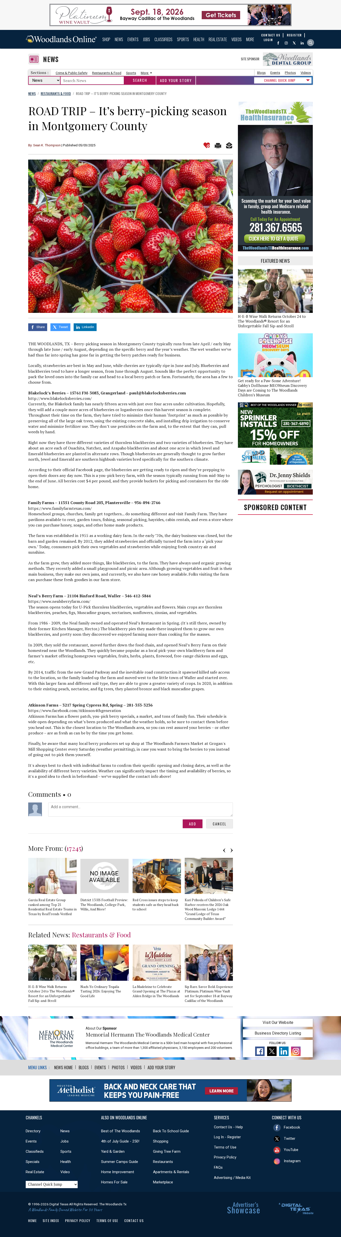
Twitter (289, 1138)
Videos (236, 39)
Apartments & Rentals (171, 1172)
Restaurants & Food (106, 73)
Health (198, 39)
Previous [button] (224, 850)
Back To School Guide (171, 1131)
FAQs (218, 1167)
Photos (290, 73)
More (250, 39)
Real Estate (218, 39)
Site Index (51, 1220)
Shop (106, 39)
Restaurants (163, 1161)
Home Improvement (117, 1172)
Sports (183, 39)
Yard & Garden (113, 1151)
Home (32, 1220)
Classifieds (163, 39)
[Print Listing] (218, 145)
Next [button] (231, 850)
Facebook (292, 1127)
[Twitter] (294, 43)
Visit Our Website (278, 1022)
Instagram (292, 1161)
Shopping (160, 1141)
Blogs (261, 73)
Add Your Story (176, 80)
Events (133, 39)
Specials (32, 1161)
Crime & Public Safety (71, 73)
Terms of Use (225, 1147)
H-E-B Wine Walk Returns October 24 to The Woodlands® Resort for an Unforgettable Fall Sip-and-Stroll (272, 321)
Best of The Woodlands (120, 1131)
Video (65, 1172)
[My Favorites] (206, 145)
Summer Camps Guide (119, 1161)
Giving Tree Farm (166, 1151)
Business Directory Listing (278, 1033)
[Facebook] (278, 43)
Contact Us (134, 1220)
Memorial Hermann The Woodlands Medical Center (148, 1034)
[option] (54, 889)
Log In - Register (227, 1137)
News (119, 39)
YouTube (291, 1150)
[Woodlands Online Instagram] (286, 43)
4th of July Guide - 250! (120, 1141)
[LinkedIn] (302, 43)
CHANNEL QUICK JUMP (280, 80)
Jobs (146, 39)
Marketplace (163, 1182)
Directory (33, 1131)
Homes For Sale (114, 1182)
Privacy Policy (225, 1157)
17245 (73, 848)
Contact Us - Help (228, 1127)
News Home (63, 1067)
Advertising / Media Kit (232, 1177)
